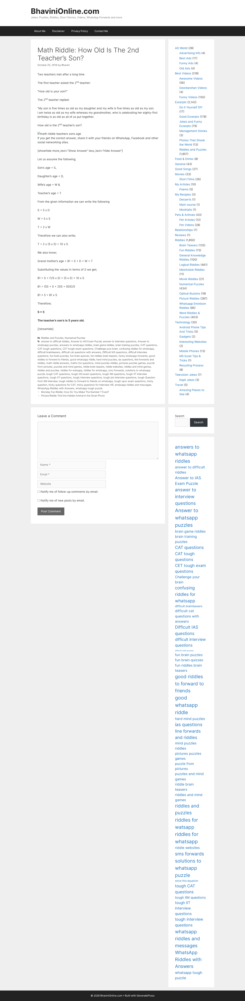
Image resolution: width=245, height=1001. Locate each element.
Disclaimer (58, 31)
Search (179, 416)
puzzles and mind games (68, 366)
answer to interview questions (119, 341)
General (180, 164)
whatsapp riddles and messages (133, 384)
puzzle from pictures (184, 766)
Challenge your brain (106, 348)
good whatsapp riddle (82, 359)
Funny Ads (186, 63)
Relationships (184, 230)
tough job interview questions (119, 377)
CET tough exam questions (78, 348)
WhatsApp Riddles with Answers (56, 388)
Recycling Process (191, 365)
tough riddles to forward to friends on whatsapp (86, 381)
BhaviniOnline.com (65, 11)
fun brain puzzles (59, 355)
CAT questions (148, 345)
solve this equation (186, 880)
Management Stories (193, 131)
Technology (182, 322)
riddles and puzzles (48, 370)
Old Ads (184, 68)
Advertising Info (189, 53)
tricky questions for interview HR (95, 384)
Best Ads (185, 58)
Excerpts (180, 102)
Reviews (180, 235)
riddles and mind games (137, 366)
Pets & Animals (185, 214)
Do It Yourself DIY (190, 107)
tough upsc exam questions (130, 381)
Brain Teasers (188, 245)
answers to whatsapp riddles (76, 345)
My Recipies (183, 194)
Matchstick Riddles (192, 269)
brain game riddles (104, 345)
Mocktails (185, 209)
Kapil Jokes (186, 380)
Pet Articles (187, 219)
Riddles (180, 240)
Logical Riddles (189, 264)
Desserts (185, 199)
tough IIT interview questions (183, 908)
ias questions (125, 359)
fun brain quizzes (79, 355)
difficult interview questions (190, 642)
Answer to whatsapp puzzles (186, 517)
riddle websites (114, 366)
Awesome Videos (191, 78)
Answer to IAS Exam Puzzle (86, 341)
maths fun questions (82, 363)
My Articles (182, 184)
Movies (179, 174)
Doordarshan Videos (193, 88)
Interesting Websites (193, 341)
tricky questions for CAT (62, 384)
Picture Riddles (189, 298)
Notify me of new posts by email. (62, 500)
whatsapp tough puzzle (89, 388)
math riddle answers (57, 363)
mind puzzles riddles (106, 363)
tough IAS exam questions (86, 374)
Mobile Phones (189, 351)
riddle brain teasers (93, 366)
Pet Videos (186, 225)
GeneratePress (145, 995)
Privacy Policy (79, 31)
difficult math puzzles (184, 651)
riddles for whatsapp (95, 370)
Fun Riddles (187, 250)
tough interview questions (87, 377)
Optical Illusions (189, 293)
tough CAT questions (58, 374)
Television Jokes (186, 374)
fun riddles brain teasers (103, 355)
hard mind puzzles (106, 359)
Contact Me (101, 31)
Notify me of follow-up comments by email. (69, 491)
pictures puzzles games (132, 363)
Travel (179, 385)
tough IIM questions (113, 374)
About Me (40, 31)
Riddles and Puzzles (52, 337)
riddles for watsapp (71, 370)
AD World (181, 48)
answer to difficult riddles (55, 341)
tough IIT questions (61, 377)
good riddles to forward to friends (189, 684)
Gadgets (185, 336)
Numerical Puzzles (75, 337)
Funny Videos (188, 97)
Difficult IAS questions (114, 352)
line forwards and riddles (188, 734)
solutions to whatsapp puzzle (188, 868)
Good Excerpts (189, 116)
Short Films (186, 179)
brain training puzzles (127, 345)
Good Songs (183, 169)
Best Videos (183, 73)
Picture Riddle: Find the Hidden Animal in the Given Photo (73, 395)
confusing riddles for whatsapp (136, 348)
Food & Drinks (184, 159)
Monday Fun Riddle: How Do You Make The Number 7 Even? (75, 392)
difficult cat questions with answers (81, 352)
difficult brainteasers (49, 352)
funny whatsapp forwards (133, 355)
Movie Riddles (188, 279)
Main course (187, 204)
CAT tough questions (49, 348)
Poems (183, 189)
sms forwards (116, 370)
